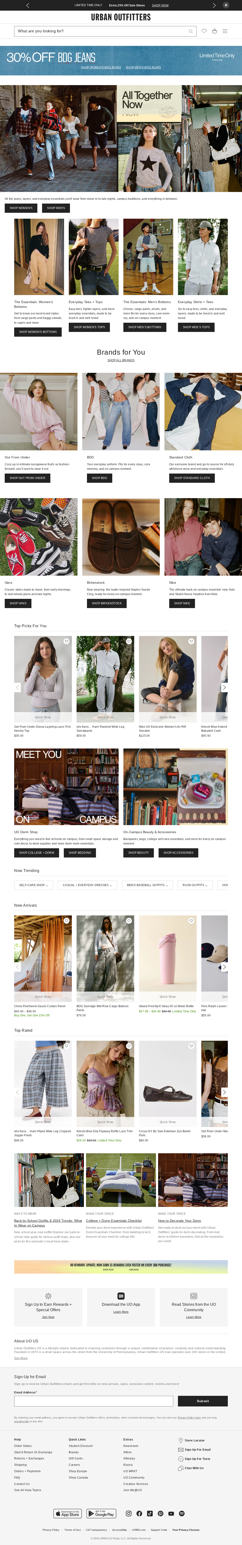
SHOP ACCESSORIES (178, 852)
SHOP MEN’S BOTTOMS (144, 327)
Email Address (25, 1392)
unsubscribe (21, 1421)
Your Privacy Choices (185, 1529)
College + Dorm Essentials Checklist (114, 1221)
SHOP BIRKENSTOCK (107, 603)
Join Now (48, 1317)
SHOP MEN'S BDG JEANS (143, 67)
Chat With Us (194, 1468)
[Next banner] (214, 5)
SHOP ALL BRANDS (121, 360)
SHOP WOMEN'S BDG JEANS (101, 67)
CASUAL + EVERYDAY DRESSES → (87, 885)
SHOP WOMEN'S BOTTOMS (38, 332)
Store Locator (195, 1440)
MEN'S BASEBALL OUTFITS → (147, 885)
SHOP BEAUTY (138, 852)
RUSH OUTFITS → (195, 885)
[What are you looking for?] (191, 31)
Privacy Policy (51, 1529)
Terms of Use (73, 1529)
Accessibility (119, 1529)
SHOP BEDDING (80, 852)
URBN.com (139, 1529)
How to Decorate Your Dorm (179, 1221)
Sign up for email (198, 1449)
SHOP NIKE (182, 603)
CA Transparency (96, 1529)
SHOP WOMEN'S (21, 208)
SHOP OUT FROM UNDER (27, 478)
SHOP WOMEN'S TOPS (89, 327)
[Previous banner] (27, 5)
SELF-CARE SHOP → (33, 885)
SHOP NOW (174, 5)
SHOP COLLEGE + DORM (36, 852)
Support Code (159, 1529)
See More (21, 1358)
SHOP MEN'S (56, 208)
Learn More (121, 1312)
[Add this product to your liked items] (66, 641)
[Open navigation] (225, 31)
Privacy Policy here (189, 1417)
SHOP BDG (99, 478)
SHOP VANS (18, 603)
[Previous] (18, 687)
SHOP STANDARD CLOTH (192, 478)
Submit (203, 1401)
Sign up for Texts (198, 1459)
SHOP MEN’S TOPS (196, 327)
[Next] (223, 687)
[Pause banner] (226, 5)
